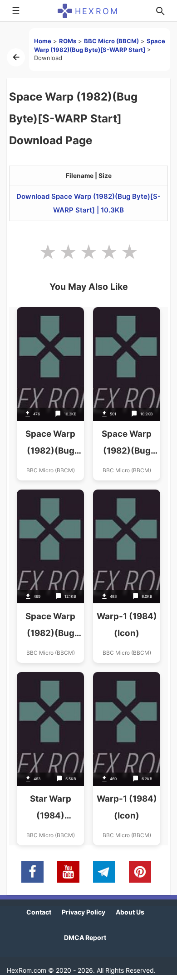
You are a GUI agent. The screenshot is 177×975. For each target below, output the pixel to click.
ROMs (67, 41)
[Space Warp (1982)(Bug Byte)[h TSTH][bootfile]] (50, 576)
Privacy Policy (83, 912)
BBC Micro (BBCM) (111, 41)
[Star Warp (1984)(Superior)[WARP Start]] (50, 758)
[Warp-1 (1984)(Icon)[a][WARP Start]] (126, 758)
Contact (38, 912)
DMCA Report (85, 937)
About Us (130, 912)
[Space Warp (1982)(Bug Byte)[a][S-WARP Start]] (50, 393)
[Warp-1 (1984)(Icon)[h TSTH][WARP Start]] (126, 576)
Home (42, 41)
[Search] (160, 11)
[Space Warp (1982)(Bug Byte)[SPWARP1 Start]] (126, 393)
